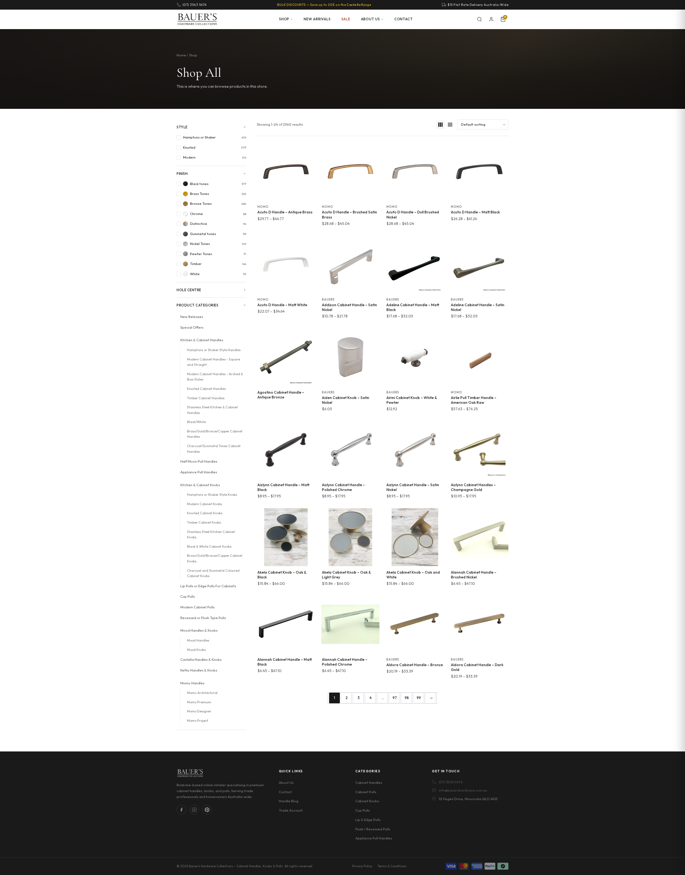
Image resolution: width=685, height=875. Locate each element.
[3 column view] (440, 124)
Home (181, 55)
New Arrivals (317, 19)
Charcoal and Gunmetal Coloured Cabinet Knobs (213, 573)
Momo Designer (199, 711)
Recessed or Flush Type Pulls (203, 618)
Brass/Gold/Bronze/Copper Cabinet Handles (214, 434)
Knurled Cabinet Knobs (204, 513)
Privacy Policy (362, 866)
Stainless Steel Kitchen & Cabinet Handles (212, 410)
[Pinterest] (207, 810)
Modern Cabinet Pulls (197, 607)
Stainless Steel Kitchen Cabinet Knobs (211, 534)
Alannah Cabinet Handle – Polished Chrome (344, 662)
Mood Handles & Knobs (199, 630)
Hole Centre (189, 290)
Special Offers (191, 327)
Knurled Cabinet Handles (206, 389)
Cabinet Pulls (365, 791)
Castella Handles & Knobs (201, 659)
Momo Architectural (202, 693)
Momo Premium (199, 702)
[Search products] (479, 19)
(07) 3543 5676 (451, 782)
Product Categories (197, 305)
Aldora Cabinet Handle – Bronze (414, 664)
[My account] (491, 19)
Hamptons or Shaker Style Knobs (212, 495)
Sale (345, 19)
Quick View (286, 195)
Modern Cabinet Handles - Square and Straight (213, 362)
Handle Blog (288, 801)
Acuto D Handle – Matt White (282, 304)
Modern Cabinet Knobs (204, 504)
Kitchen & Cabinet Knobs (200, 485)
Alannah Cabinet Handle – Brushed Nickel (473, 575)
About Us (370, 19)
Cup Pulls (187, 596)
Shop (284, 19)
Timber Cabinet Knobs (204, 522)
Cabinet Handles (368, 782)
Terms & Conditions (392, 866)
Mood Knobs (196, 650)
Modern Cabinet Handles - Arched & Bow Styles (215, 377)
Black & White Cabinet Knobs (209, 546)
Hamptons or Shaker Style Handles (214, 350)
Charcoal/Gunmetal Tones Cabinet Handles (214, 449)
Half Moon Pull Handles (198, 461)
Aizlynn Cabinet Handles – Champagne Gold (473, 487)
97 (395, 698)
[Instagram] (194, 810)
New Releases (191, 316)
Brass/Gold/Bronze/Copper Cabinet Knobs (214, 558)
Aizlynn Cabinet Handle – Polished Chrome (343, 487)
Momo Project (197, 721)
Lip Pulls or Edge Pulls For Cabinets (208, 586)
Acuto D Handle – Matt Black (475, 212)
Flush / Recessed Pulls (372, 829)
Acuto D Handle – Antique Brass (285, 212)
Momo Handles (192, 683)
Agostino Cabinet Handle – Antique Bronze (280, 395)
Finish (182, 173)
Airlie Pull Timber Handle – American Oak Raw (473, 400)
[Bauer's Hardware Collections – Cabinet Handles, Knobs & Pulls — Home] (197, 19)
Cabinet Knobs (367, 801)
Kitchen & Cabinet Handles (201, 340)
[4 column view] (450, 124)
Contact (403, 19)
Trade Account (291, 810)
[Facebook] (181, 810)
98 (407, 698)
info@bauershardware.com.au (463, 790)
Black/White (196, 422)
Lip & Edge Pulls (367, 819)
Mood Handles (198, 640)
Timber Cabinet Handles (205, 398)
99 (419, 698)
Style (182, 127)
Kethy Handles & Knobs (198, 670)
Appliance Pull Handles (198, 472)
